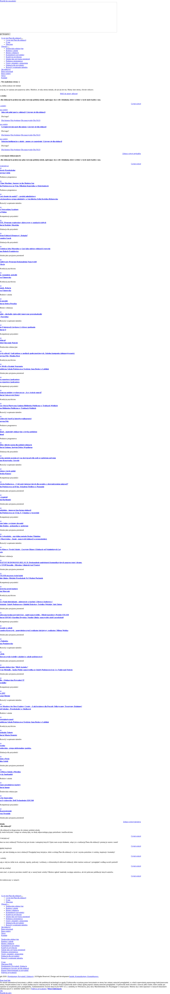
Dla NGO (36, 120)
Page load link (5, 980)
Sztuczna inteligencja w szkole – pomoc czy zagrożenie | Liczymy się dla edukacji (31, 141)
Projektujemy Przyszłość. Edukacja (20, 976)
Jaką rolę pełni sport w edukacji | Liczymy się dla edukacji (23, 112)
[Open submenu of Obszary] (8, 904)
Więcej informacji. (54, 989)
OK (1, 991)
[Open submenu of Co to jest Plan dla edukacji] (22, 38)
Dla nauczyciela (27, 120)
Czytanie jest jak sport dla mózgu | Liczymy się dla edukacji (23, 127)
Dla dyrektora (15, 120)
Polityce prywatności (38, 989)
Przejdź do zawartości (8, 1)
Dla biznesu (5, 120)
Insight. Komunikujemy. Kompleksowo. (84, 976)
